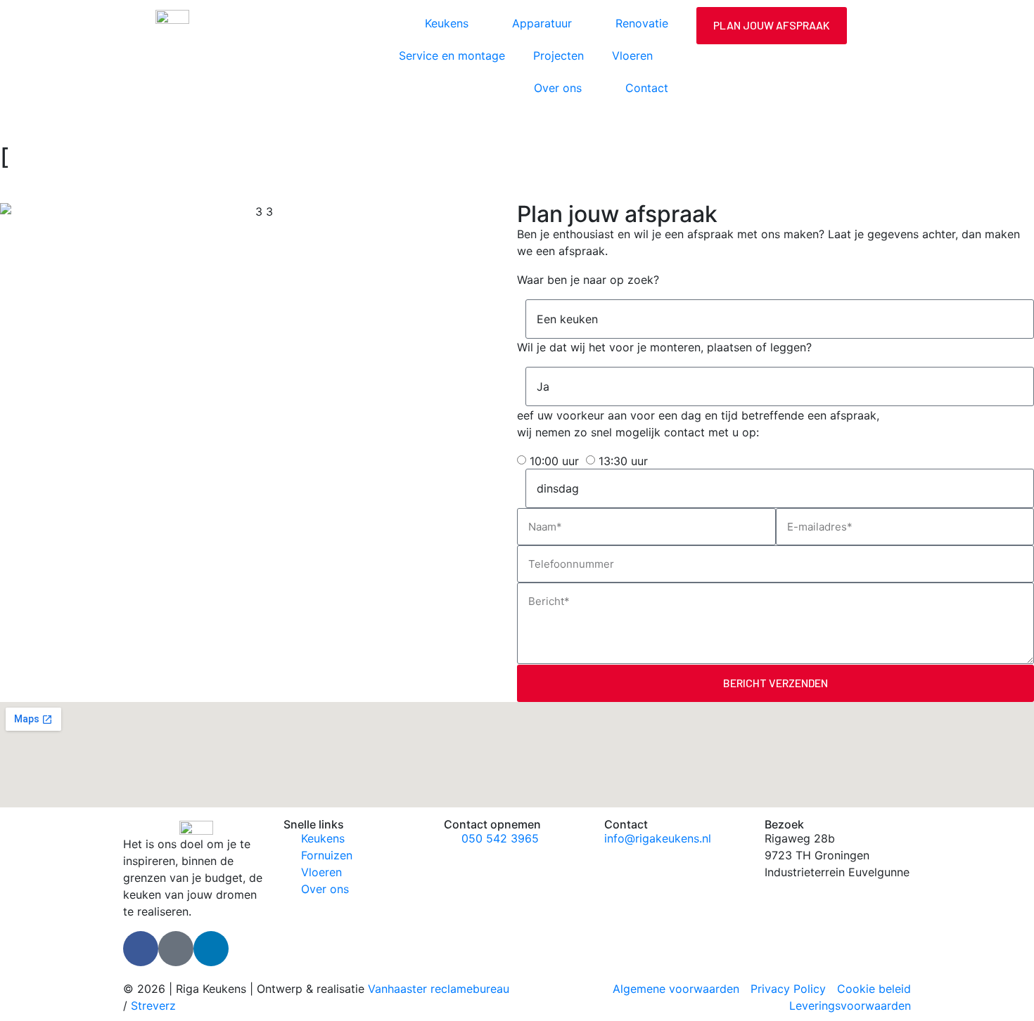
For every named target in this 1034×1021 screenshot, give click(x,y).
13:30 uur (623, 461)
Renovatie (641, 23)
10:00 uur (554, 461)
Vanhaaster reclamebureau (438, 989)
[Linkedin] (211, 948)
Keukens (446, 23)
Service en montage (452, 55)
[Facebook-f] (140, 948)
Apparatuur (542, 23)
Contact (646, 88)
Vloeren (632, 55)
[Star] (175, 948)
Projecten (558, 55)
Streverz (153, 1006)
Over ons (558, 88)
